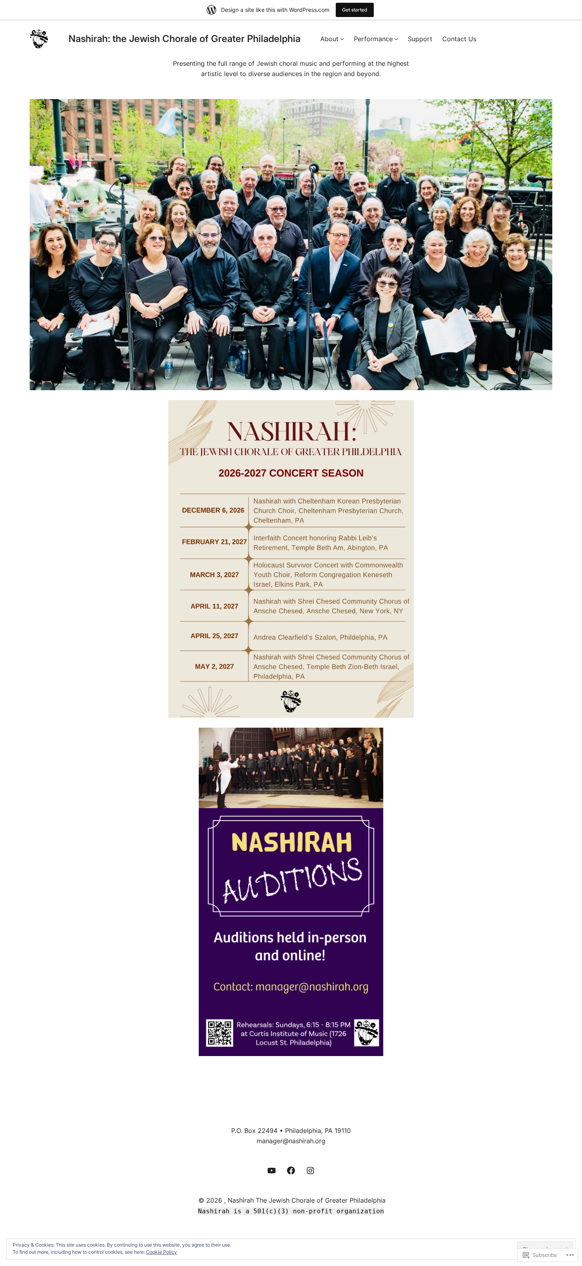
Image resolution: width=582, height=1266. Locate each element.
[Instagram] (310, 1170)
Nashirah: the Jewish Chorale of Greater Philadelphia (184, 38)
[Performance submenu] (396, 39)
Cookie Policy (161, 1252)
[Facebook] (291, 1170)
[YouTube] (271, 1170)
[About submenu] (342, 39)
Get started (354, 10)
